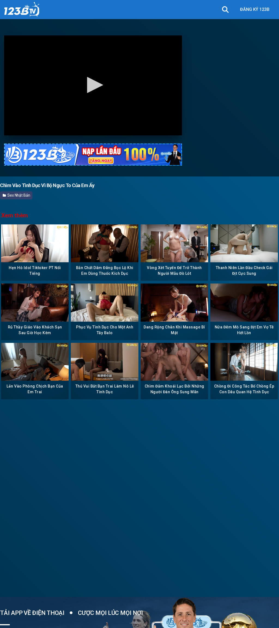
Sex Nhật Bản (18, 195)
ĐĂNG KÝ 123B (254, 9)
